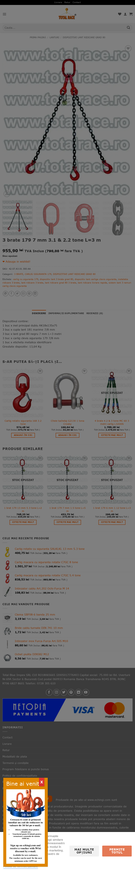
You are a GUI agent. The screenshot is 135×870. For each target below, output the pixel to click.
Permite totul (117, 851)
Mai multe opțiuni (84, 851)
